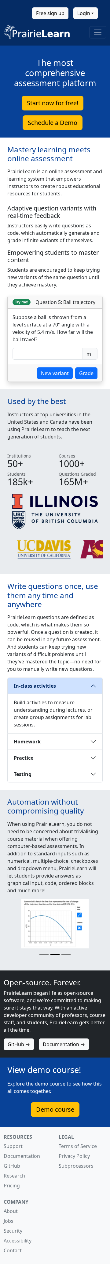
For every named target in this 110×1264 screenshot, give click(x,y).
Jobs (8, 1221)
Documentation (22, 1156)
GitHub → (19, 1044)
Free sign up (50, 13)
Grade (86, 373)
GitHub (12, 1165)
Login (83, 13)
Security (13, 1230)
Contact (13, 1250)
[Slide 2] (55, 954)
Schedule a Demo (52, 122)
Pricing (12, 1185)
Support (13, 1146)
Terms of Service (78, 1146)
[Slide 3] (66, 954)
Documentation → (64, 1044)
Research (14, 1175)
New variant (55, 373)
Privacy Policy (74, 1156)
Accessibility (17, 1240)
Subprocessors (76, 1165)
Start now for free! (52, 103)
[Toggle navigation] (97, 32)
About (11, 1211)
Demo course (55, 1109)
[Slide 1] (44, 954)
